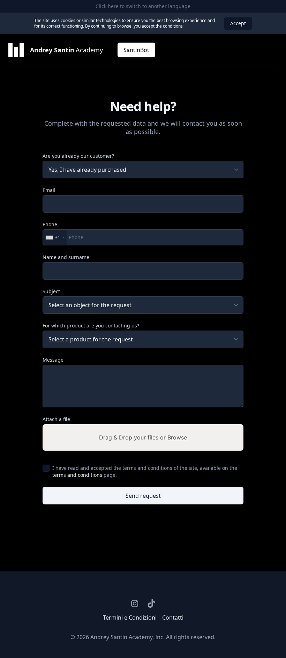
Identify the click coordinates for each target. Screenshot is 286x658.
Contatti (172, 617)
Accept (238, 23)
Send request (143, 496)
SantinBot (136, 50)
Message (53, 359)
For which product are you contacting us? (91, 325)
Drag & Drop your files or (143, 437)
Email (49, 190)
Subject (51, 291)
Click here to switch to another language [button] (143, 6)
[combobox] (55, 237)
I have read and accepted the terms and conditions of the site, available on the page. (144, 471)
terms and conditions (77, 475)
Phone (50, 224)
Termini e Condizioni (130, 617)
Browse (177, 437)
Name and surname (66, 257)
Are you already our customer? (78, 156)
